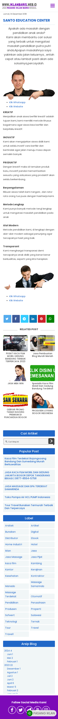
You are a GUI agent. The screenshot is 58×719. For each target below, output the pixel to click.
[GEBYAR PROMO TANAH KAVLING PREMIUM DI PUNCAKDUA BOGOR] (15, 399)
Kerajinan (36, 569)
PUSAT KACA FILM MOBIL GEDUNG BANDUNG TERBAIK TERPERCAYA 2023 (15, 357)
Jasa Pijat (36, 557)
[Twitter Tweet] (7, 318)
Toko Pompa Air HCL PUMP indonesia (27, 497)
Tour (8, 628)
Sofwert (10, 615)
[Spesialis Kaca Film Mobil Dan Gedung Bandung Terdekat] (42, 373)
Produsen (11, 609)
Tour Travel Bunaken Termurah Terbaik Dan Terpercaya (29, 506)
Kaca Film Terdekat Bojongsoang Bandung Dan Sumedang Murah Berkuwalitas (25, 461)
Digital (35, 532)
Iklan (8, 551)
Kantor (9, 569)
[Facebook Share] (16, 318)
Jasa (34, 551)
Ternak (35, 621)
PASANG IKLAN (43, 713)
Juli (10, 676)
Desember (14, 668)
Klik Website (16, 106)
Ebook (35, 538)
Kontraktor (37, 576)
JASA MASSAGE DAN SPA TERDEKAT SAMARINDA (26, 488)
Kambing (36, 563)
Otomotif (36, 596)
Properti (36, 609)
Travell (9, 634)
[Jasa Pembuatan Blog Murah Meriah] (42, 343)
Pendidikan (11, 602)
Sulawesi (36, 615)
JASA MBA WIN (16, 383)
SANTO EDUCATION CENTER (26, 20)
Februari (12, 661)
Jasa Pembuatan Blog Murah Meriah (42, 354)
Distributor (11, 538)
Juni (10, 654)
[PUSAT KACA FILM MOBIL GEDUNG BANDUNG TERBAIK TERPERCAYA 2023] (15, 343)
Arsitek (9, 525)
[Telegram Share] (24, 318)
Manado (10, 586)
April (10, 683)
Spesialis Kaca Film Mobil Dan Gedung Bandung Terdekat (42, 386)
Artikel (35, 525)
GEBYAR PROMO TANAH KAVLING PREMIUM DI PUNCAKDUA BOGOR (15, 413)
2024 (8, 650)
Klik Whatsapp (17, 102)
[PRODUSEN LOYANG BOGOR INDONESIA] (42, 400)
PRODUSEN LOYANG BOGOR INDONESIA (42, 412)
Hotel (34, 544)
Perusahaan (38, 602)
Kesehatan (11, 576)
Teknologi (11, 621)
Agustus (12, 672)
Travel (35, 628)
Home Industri (13, 544)
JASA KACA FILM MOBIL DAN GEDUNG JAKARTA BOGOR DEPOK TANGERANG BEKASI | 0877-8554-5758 (27, 475)
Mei (10, 658)
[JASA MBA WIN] (15, 373)
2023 (8, 665)
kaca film (10, 563)
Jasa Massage (13, 557)
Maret (11, 686)
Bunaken (10, 532)
